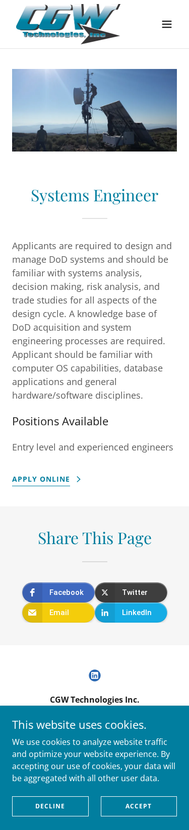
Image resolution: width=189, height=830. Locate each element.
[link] (68, 24)
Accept (138, 806)
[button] (167, 24)
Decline (50, 806)
